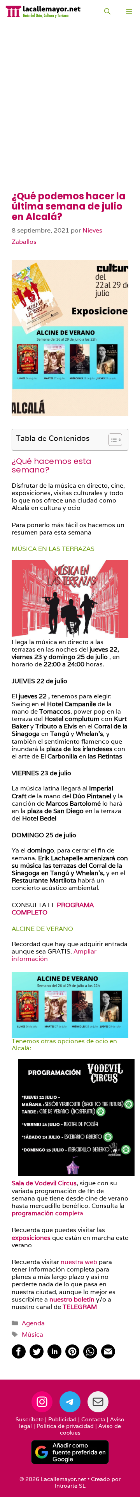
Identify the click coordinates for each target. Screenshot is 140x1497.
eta (47, 1213)
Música (32, 1334)
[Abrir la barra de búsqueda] (107, 11)
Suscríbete (30, 1419)
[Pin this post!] (72, 1356)
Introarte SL (70, 1485)
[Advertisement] (70, 117)
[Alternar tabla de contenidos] (111, 439)
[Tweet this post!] (37, 1356)
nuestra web (80, 1262)
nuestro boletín (72, 1299)
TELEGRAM (80, 1307)
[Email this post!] (108, 1356)
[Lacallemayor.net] (43, 11)
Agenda (33, 1323)
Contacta (93, 1419)
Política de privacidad (65, 1426)
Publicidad (62, 1419)
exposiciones (32, 1238)
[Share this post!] (19, 1356)
